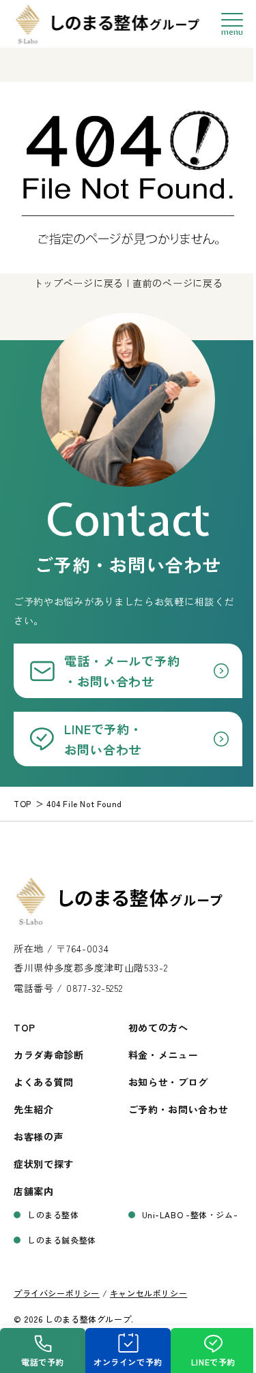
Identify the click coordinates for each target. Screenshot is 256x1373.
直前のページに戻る (177, 283)
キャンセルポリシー (148, 1293)
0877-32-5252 (94, 988)
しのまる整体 (53, 1214)
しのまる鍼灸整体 (61, 1240)
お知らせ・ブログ (168, 1082)
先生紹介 (34, 1109)
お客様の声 (39, 1136)
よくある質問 (44, 1082)
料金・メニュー (163, 1054)
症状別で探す (44, 1164)
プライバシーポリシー (57, 1293)
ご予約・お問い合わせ (178, 1109)
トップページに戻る (78, 283)
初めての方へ (158, 1027)
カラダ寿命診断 (49, 1054)
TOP (24, 1027)
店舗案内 (34, 1191)
